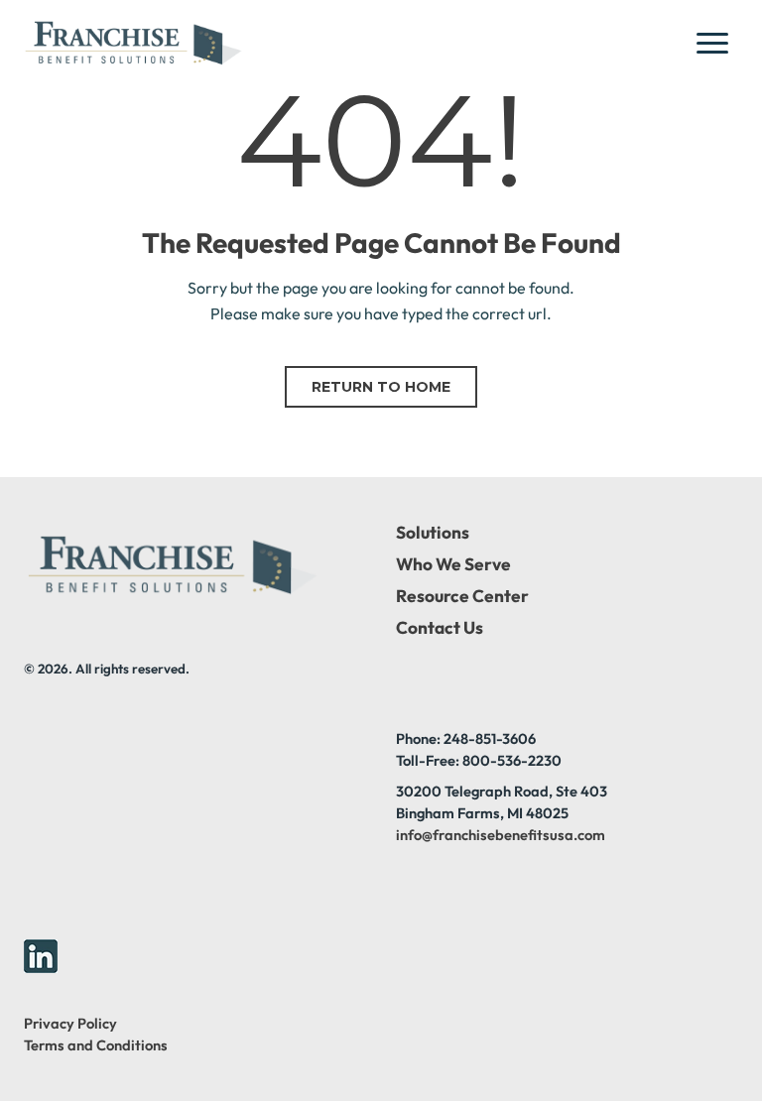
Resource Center (462, 596)
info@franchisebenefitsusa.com (500, 834)
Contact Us (439, 628)
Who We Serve (453, 564)
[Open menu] (718, 42)
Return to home (381, 387)
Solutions (432, 533)
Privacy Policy (70, 1023)
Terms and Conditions (96, 1045)
